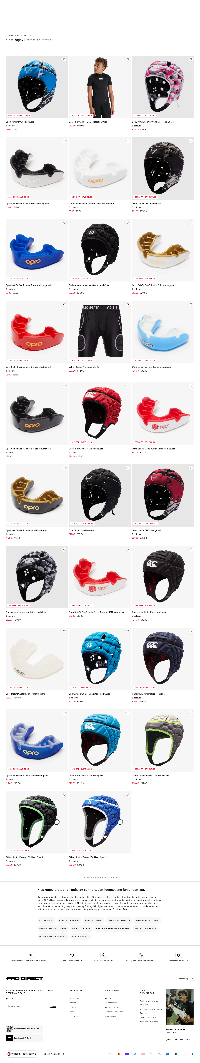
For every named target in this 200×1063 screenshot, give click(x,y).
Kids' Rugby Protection (21, 35)
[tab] (10, 998)
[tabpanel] (32, 1006)
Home (8, 35)
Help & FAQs (75, 998)
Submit (53, 1006)
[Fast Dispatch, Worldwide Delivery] (141, 957)
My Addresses (111, 1002)
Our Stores (74, 1016)
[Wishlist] (64, 59)
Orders (72, 1011)
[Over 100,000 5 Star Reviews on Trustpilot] (30, 957)
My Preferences (111, 1007)
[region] (100, 928)
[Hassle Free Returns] (72, 957)
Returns (73, 1007)
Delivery (73, 1002)
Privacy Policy (110, 1016)
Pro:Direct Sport (57, 1054)
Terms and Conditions (114, 1011)
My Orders (109, 998)
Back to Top (183, 978)
